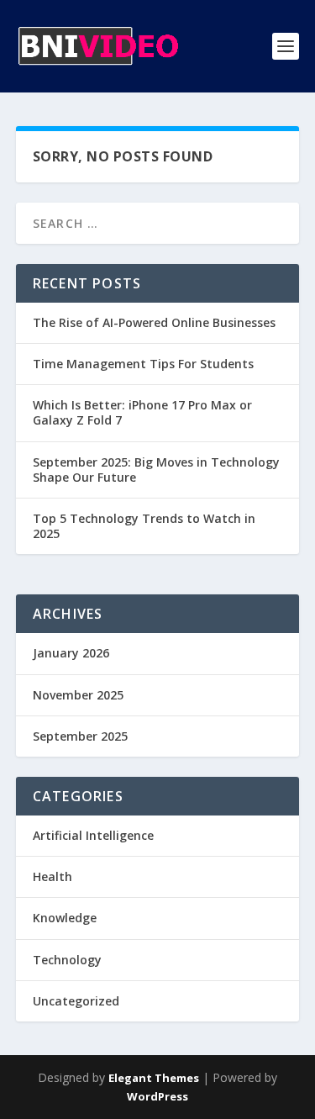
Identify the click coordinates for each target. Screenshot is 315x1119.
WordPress (157, 1096)
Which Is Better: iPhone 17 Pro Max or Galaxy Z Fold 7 (142, 412)
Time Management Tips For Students (143, 364)
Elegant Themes (153, 1077)
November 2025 (78, 695)
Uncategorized (76, 1001)
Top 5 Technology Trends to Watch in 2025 (144, 525)
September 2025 (80, 736)
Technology (67, 960)
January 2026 (71, 653)
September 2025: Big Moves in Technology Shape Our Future (156, 469)
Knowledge (65, 918)
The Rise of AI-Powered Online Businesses (154, 322)
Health (52, 876)
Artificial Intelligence (93, 835)
